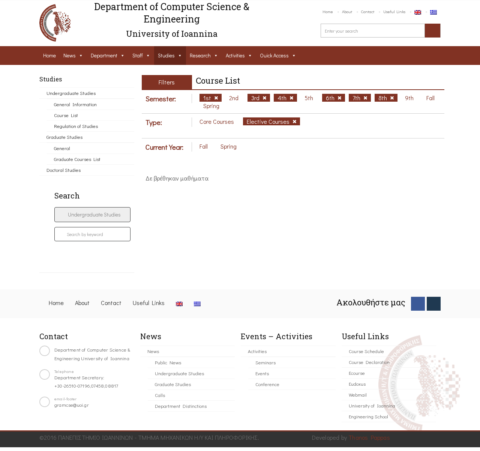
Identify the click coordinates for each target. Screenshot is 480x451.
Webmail (358, 394)
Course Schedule (366, 351)
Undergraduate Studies (71, 93)
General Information (75, 104)
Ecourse (357, 373)
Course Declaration (369, 362)
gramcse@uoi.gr (71, 404)
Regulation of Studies (76, 126)
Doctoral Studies (63, 170)
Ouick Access (274, 55)
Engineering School (368, 416)
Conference (267, 384)
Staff (137, 55)
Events (262, 373)
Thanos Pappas (369, 437)
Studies (166, 55)
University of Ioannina (372, 405)
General (62, 148)
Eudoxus (357, 383)
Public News (168, 362)
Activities (235, 55)
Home (327, 11)
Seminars (265, 362)
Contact (367, 11)
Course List (66, 115)
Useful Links (394, 11)
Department (104, 55)
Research (200, 55)
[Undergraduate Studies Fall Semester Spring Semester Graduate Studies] (92, 214)
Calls (160, 395)
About (347, 11)
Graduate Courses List (77, 159)
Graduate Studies (64, 137)
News (69, 55)
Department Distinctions (181, 406)
